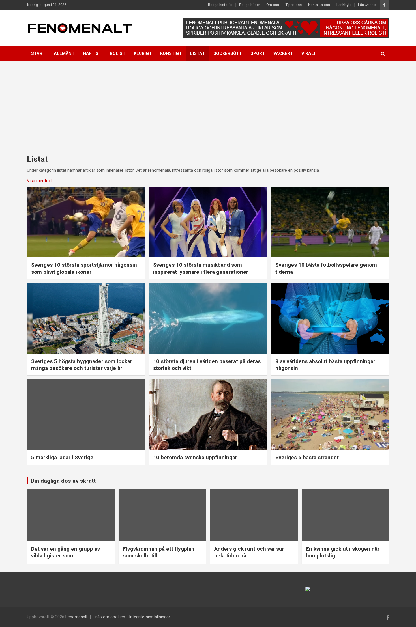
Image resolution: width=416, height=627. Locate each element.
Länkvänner (367, 5)
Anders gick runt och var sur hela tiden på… (249, 552)
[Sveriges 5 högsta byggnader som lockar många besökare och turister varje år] (86, 318)
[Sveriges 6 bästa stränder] (330, 414)
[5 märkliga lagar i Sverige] (86, 414)
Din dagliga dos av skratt (63, 480)
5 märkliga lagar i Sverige (62, 457)
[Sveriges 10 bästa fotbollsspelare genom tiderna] (330, 222)
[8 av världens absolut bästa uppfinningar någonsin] (330, 318)
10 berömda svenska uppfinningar (195, 457)
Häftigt (92, 53)
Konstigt (171, 53)
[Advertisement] (208, 103)
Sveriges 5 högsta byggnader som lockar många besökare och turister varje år (81, 365)
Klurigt (143, 53)
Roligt (117, 53)
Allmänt (64, 53)
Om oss (272, 5)
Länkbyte (343, 5)
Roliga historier (220, 5)
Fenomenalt (76, 616)
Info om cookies (109, 616)
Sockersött (227, 53)
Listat (197, 53)
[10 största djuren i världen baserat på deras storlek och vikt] (208, 318)
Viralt (308, 53)
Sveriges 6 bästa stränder (307, 457)
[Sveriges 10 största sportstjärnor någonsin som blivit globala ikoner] (86, 222)
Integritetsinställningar (149, 616)
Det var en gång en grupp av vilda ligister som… (65, 552)
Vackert (283, 53)
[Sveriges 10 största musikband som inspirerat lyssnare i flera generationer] (208, 222)
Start (38, 53)
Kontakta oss (319, 5)
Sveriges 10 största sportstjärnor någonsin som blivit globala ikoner (84, 268)
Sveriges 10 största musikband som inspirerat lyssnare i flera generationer (200, 268)
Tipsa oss (294, 5)
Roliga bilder (249, 5)
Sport (257, 53)
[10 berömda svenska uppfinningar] (208, 414)
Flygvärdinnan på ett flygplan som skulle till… (158, 552)
